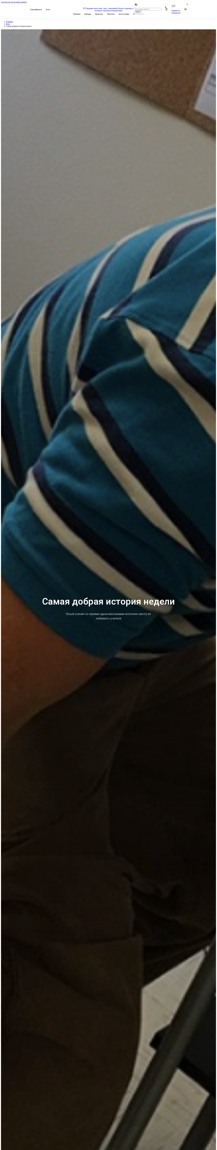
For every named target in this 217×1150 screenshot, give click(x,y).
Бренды (87, 14)
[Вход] (166, 9)
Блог (48, 9)
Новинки (76, 14)
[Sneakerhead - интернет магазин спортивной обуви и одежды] (108, 10)
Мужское (99, 14)
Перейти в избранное (175, 11)
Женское (111, 14)
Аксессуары (124, 14)
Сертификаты (36, 9)
